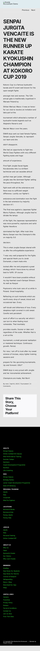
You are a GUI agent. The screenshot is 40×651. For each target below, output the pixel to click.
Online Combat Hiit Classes (12, 454)
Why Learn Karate (9, 559)
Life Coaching (8, 470)
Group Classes (8, 451)
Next (33, 10)
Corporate (6, 497)
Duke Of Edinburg (9, 486)
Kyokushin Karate (9, 553)
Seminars (6, 462)
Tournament (24, 384)
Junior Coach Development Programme (16, 483)
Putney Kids (7, 518)
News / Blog (7, 582)
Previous (25, 10)
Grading (6, 568)
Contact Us (7, 611)
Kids (4, 495)
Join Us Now (7, 614)
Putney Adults (8, 515)
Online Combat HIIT (9, 538)
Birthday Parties (8, 480)
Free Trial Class (8, 616)
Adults (5, 492)
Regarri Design (7, 643)
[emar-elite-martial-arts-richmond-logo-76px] (11, 2)
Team (5, 550)
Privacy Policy (7, 602)
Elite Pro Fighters (9, 500)
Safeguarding (7, 579)
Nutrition (6, 467)
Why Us (6, 548)
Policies (5, 605)
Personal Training (9, 535)
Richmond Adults (9, 509)
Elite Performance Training (12, 456)
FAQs (5, 587)
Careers (6, 597)
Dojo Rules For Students (11, 571)
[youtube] (32, 444)
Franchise (6, 600)
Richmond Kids (8, 512)
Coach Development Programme (14, 465)
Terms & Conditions (10, 608)
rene (7, 384)
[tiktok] (24, 444)
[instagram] (28, 444)
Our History (7, 556)
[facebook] (36, 444)
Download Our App (9, 585)
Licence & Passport (9, 576)
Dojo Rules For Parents (11, 574)
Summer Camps (8, 459)
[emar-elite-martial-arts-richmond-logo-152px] (7, 431)
